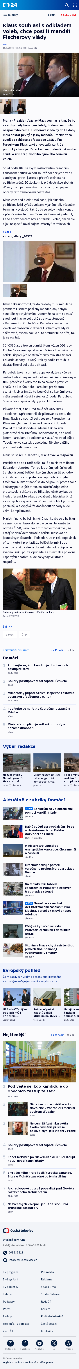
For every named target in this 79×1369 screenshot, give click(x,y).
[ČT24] (10, 5)
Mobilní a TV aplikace (16, 1323)
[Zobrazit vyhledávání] (67, 5)
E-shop (7, 1316)
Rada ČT (46, 1301)
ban (5, 44)
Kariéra (45, 1309)
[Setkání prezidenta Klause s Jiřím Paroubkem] (39, 589)
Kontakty (47, 1331)
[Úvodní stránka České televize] (18, 1230)
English (7, 1362)
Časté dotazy (49, 1323)
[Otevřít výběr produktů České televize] (75, 5)
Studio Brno (48, 1287)
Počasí (7, 1309)
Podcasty (9, 1301)
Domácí (10, 634)
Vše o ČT (8, 1331)
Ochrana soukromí (25, 1362)
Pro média (47, 1272)
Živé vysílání (10, 1279)
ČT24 (24, 634)
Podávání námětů (52, 1316)
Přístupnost (46, 1362)
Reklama (46, 1279)
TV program (10, 1272)
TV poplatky (10, 1287)
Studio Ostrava (50, 1294)
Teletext (8, 1294)
